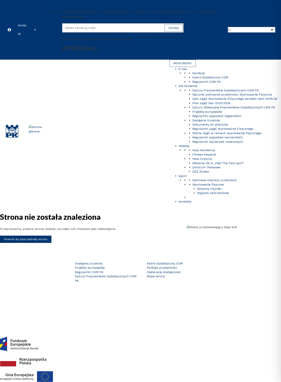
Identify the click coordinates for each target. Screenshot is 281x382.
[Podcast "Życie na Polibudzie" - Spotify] (260, 312)
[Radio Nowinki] (255, 312)
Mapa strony (156, 276)
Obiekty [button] (184, 146)
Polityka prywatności (162, 267)
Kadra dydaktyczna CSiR (210, 77)
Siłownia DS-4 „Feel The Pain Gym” (218, 163)
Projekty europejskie (207, 112)
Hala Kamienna (203, 150)
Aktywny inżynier (209, 189)
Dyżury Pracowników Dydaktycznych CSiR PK (225, 90)
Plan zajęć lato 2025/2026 (211, 103)
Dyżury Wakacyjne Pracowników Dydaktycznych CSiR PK (233, 107)
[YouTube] (226, 312)
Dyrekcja (198, 73)
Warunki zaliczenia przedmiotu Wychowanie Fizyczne (232, 94)
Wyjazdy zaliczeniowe (213, 193)
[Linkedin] (237, 312)
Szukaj (53, 8)
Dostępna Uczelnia (206, 120)
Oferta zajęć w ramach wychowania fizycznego (227, 133)
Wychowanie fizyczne (208, 184)
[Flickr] (243, 312)
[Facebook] (9, 30)
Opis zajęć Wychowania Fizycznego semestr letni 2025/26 (234, 99)
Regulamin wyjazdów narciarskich (217, 137)
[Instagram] (232, 312)
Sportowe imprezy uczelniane (214, 180)
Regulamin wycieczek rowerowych (217, 142)
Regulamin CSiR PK (206, 82)
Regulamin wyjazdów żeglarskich (216, 116)
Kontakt (22, 30)
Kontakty (185, 201)
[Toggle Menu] (43, 4)
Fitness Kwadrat (204, 154)
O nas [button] (183, 69)
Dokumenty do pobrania (210, 124)
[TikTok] (249, 312)
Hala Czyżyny (202, 159)
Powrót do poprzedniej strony (25, 239)
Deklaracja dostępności (164, 272)
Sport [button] (183, 176)
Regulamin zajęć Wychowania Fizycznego (222, 129)
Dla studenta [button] (188, 86)
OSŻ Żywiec (200, 171)
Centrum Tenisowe (206, 167)
